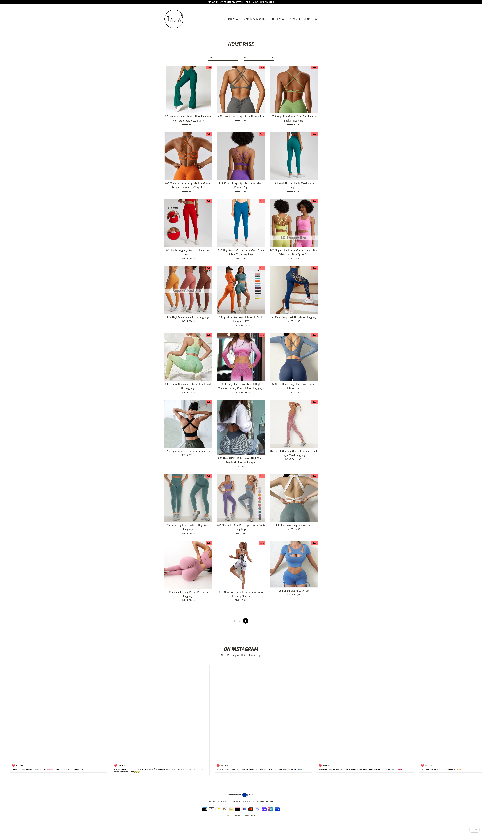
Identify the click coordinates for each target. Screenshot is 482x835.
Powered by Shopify (249, 815)
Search (212, 802)
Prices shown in (234, 795)
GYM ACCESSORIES (255, 18)
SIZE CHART (235, 802)
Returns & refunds (265, 802)
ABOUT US (222, 802)
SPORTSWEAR (231, 18)
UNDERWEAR (277, 18)
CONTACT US (248, 802)
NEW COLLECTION (300, 18)
